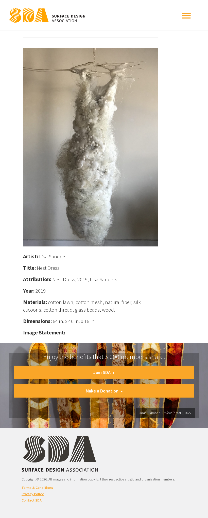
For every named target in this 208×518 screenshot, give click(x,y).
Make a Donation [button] (102, 391)
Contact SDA (32, 500)
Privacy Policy (33, 494)
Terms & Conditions (37, 487)
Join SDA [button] (102, 372)
